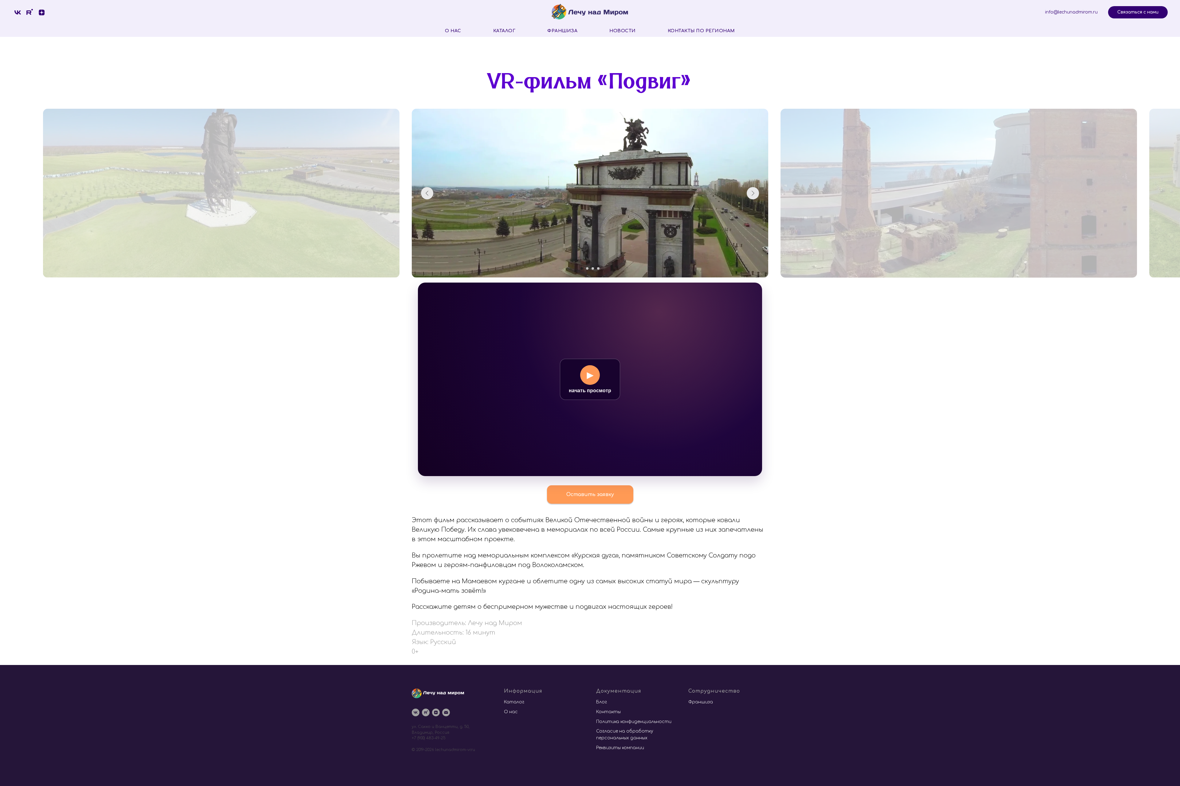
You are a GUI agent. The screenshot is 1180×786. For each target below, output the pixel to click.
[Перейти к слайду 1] (581, 268)
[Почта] (446, 712)
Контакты (608, 712)
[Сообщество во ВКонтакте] (18, 12)
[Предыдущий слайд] (427, 193)
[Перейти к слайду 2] (587, 268)
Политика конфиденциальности (633, 721)
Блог (601, 702)
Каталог (504, 31)
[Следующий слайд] (753, 193)
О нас (453, 31)
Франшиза (562, 31)
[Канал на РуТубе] (29, 12)
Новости (622, 31)
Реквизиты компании (620, 747)
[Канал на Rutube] (426, 712)
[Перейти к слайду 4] (598, 268)
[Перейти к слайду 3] (593, 268)
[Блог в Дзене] (41, 12)
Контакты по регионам (701, 31)
